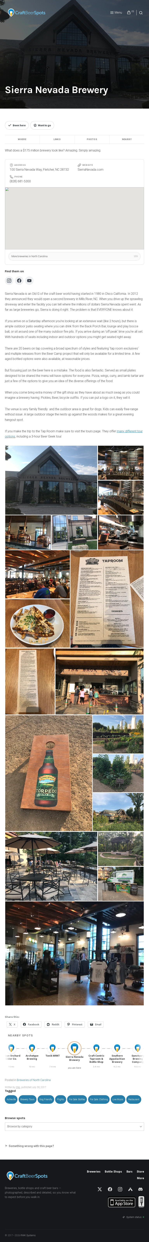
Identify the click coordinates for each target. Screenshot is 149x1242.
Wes (18, 1087)
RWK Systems (28, 1235)
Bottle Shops (113, 1171)
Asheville (11, 1099)
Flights (60, 1099)
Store (140, 1171)
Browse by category (19, 1126)
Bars (129, 1171)
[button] (51, 480)
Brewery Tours (27, 1099)
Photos (92, 139)
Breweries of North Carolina (34, 1080)
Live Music (118, 1099)
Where (22, 139)
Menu (118, 12)
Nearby (127, 139)
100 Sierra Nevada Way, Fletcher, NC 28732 (39, 169)
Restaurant (133, 1099)
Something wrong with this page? (31, 1146)
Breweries (93, 1171)
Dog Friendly (45, 1099)
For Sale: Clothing (99, 1099)
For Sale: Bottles (77, 1099)
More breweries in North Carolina (74, 256)
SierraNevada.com (90, 169)
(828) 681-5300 (20, 181)
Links (57, 139)
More (140, 1178)
